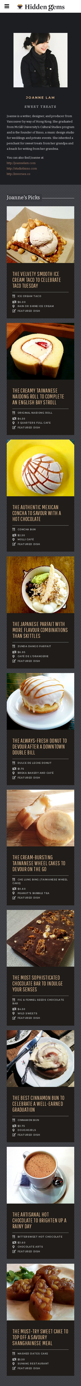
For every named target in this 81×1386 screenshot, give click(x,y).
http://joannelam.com (21, 163)
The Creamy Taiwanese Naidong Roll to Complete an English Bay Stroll (38, 396)
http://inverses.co (18, 174)
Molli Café (26, 539)
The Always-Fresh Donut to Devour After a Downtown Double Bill (39, 746)
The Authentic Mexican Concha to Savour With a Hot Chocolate (36, 513)
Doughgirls (27, 1130)
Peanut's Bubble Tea (34, 893)
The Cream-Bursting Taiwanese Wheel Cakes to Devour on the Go (38, 863)
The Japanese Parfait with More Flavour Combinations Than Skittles (40, 630)
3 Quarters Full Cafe (34, 423)
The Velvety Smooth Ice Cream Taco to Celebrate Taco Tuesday (36, 280)
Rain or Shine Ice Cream (36, 306)
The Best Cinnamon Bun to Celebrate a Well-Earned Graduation (38, 1104)
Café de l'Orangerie (33, 656)
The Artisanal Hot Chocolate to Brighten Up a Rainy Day (39, 1220)
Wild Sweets (28, 1013)
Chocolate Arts (30, 1247)
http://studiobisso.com (22, 168)
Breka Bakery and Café (36, 773)
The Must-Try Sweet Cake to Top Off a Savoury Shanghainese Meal (40, 1337)
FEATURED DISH (29, 311)
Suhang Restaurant (33, 1363)
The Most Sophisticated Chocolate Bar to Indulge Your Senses (37, 983)
